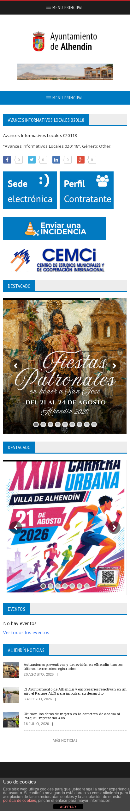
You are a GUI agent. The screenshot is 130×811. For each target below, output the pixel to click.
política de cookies (19, 800)
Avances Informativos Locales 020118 (40, 135)
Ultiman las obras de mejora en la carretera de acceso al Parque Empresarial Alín (72, 715)
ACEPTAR (68, 807)
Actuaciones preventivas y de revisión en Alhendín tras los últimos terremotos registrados (73, 666)
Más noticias (65, 740)
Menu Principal (67, 7)
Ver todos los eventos (26, 632)
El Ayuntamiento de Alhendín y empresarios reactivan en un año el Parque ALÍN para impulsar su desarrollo (75, 691)
